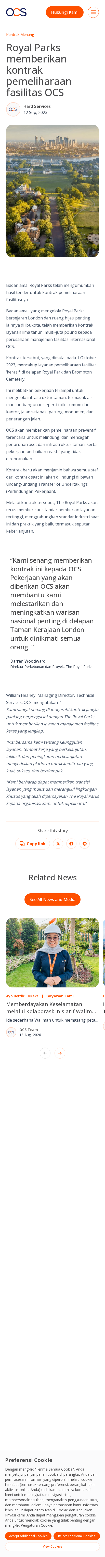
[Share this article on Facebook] (71, 844)
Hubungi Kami (64, 12)
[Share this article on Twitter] (58, 844)
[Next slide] (60, 1053)
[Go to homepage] (16, 12)
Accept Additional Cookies (28, 1536)
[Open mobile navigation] (93, 12)
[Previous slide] (45, 1053)
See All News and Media (52, 899)
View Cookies (52, 1546)
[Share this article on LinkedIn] (85, 844)
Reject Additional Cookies (76, 1536)
